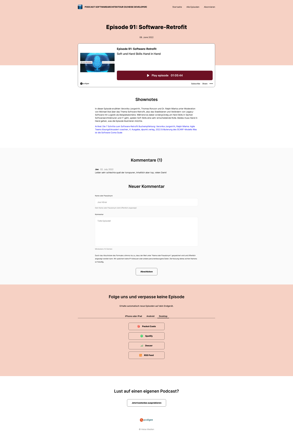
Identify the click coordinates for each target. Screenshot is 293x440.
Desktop (163, 316)
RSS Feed (149, 355)
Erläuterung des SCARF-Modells (176, 129)
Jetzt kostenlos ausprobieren (146, 403)
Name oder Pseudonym (104, 196)
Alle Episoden (192, 7)
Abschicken (146, 271)
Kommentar (99, 214)
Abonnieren (209, 7)
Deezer (149, 345)
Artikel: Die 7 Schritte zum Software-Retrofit (116, 126)
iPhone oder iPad (133, 316)
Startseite (177, 7)
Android (150, 316)
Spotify (149, 336)
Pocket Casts (149, 326)
